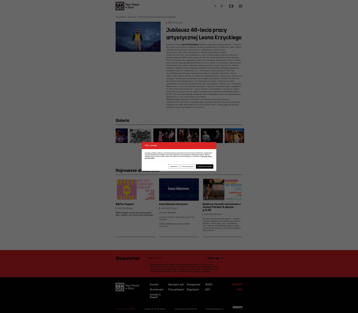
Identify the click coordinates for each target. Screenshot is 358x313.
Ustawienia (174, 166)
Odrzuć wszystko (187, 166)
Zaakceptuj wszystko (205, 166)
